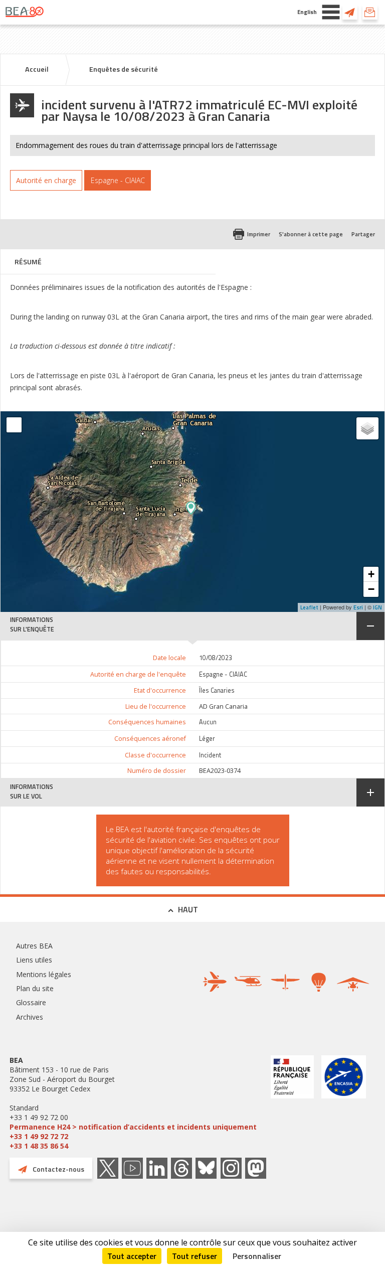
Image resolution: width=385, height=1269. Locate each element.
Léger (207, 738)
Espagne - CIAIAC (223, 674)
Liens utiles (34, 960)
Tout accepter (131, 1256)
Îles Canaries (217, 690)
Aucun (208, 722)
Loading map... (277, 511)
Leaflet (309, 607)
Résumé (28, 261)
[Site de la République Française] (292, 1103)
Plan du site (35, 988)
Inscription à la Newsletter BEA (369, 12)
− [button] (371, 589)
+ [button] (371, 574)
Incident (210, 755)
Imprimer (258, 234)
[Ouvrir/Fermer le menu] (330, 12)
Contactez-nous (349, 12)
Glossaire (31, 1002)
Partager (363, 234)
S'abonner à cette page (311, 234)
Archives (29, 1017)
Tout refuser (194, 1256)
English (307, 12)
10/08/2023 (215, 658)
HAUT (188, 909)
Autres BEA (34, 945)
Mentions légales (43, 974)
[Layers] (367, 428)
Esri (358, 607)
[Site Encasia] (343, 1103)
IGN (377, 607)
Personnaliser (257, 1256)
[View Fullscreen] (14, 424)
